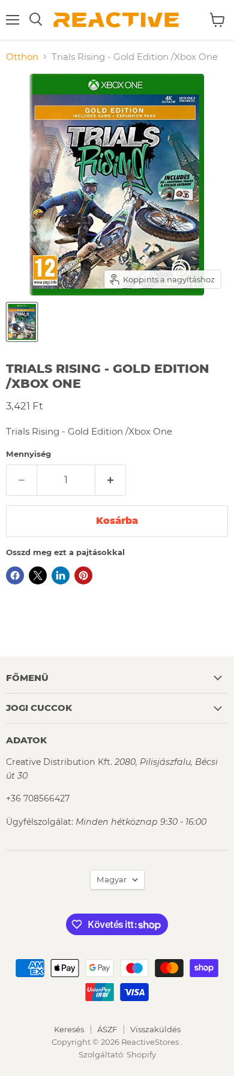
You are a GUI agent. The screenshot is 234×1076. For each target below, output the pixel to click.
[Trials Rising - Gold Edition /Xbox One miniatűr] (22, 322)
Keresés (69, 1029)
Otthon (22, 57)
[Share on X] (38, 575)
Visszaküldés (155, 1029)
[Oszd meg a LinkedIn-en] (61, 575)
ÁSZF (107, 1029)
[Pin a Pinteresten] (83, 575)
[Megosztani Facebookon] (15, 575)
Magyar (112, 879)
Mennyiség (28, 454)
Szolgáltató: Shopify (117, 1054)
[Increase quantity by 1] (110, 480)
